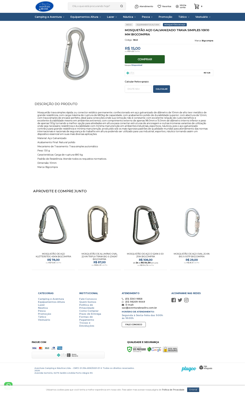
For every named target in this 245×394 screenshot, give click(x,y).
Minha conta (183, 6)
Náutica (43, 307)
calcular (161, 89)
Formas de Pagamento (86, 318)
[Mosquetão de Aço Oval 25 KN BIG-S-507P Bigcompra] (191, 235)
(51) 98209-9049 (135, 301)
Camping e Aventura (51, 298)
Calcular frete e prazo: (137, 81)
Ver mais (53, 267)
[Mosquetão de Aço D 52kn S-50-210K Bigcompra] (145, 235)
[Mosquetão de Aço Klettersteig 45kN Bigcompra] (53, 235)
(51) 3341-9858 (133, 298)
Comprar (145, 59)
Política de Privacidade (86, 306)
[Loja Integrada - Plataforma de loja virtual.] (205, 367)
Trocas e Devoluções (86, 324)
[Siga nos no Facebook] (174, 300)
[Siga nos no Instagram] (187, 300)
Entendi (193, 389)
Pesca (42, 310)
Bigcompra (207, 40)
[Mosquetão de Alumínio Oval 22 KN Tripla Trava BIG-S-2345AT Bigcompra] (99, 235)
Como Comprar (89, 310)
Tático (42, 316)
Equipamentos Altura (148, 25)
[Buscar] (120, 6)
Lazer (41, 304)
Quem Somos (87, 301)
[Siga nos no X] (181, 300)
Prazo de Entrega (90, 313)
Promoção (44, 313)
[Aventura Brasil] (49, 6)
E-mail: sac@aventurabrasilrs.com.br (139, 306)
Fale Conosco (88, 298)
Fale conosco (133, 324)
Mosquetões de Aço (174, 25)
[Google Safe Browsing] (154, 349)
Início (129, 25)
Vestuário (44, 319)
